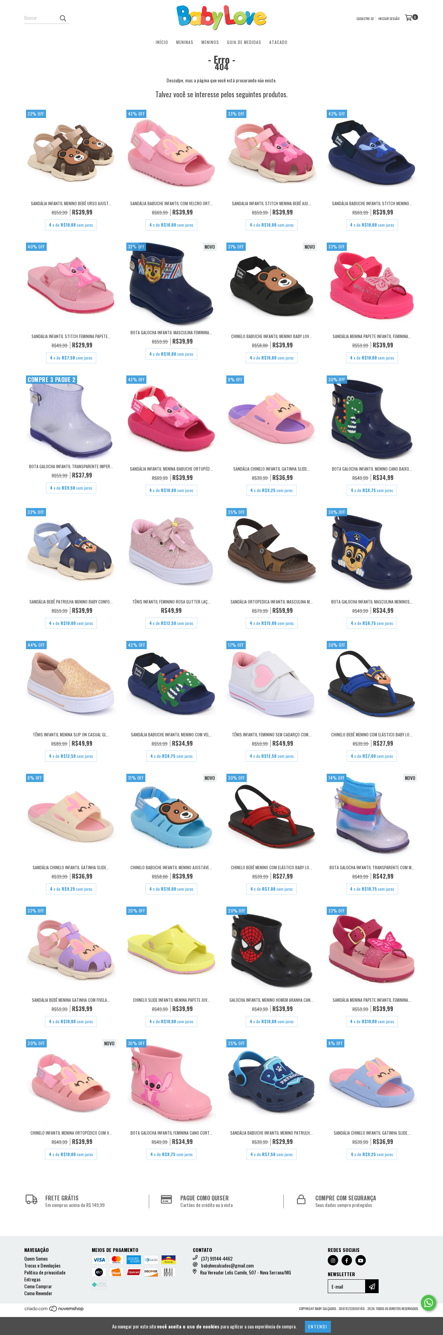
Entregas (32, 1279)
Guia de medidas (244, 42)
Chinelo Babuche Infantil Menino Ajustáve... (171, 867)
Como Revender (38, 1293)
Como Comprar (38, 1286)
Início (162, 42)
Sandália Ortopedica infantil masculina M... (271, 602)
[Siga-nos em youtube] (360, 1260)
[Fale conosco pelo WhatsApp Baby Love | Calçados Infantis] (428, 1303)
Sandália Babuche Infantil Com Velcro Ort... (171, 203)
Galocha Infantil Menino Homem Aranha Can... (271, 1000)
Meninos (210, 42)
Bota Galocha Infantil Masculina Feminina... (171, 332)
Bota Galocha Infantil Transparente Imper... (71, 466)
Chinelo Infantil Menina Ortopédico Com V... (71, 1133)
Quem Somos (36, 1258)
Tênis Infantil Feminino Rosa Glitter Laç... (171, 602)
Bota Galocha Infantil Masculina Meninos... (372, 602)
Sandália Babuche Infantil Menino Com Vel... (171, 734)
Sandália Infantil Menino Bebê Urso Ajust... (71, 203)
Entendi (317, 1326)
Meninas (184, 42)
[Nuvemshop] (54, 1310)
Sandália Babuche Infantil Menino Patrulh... (271, 1133)
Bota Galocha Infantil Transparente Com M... (372, 867)
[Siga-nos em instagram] (333, 1260)
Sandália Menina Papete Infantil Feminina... (372, 336)
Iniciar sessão (388, 18)
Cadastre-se (365, 18)
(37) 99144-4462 (217, 1258)
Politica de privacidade (44, 1272)
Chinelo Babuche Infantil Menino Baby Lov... (271, 336)
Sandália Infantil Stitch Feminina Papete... (71, 336)
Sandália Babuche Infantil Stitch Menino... (372, 203)
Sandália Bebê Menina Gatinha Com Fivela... (71, 1000)
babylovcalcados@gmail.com (227, 1265)
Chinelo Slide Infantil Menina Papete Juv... (171, 1000)
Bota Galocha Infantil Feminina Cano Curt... (171, 1133)
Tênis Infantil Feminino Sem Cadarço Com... (271, 734)
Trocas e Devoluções (42, 1265)
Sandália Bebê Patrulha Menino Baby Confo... (71, 602)
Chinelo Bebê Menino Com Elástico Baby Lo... (372, 734)
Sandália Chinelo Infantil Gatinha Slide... (271, 469)
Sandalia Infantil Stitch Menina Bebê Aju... (271, 203)
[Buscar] (63, 17)
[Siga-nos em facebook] (347, 1260)
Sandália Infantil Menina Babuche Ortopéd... (171, 469)
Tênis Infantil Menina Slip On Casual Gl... (71, 734)
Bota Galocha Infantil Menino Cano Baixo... (372, 469)
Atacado (278, 42)
